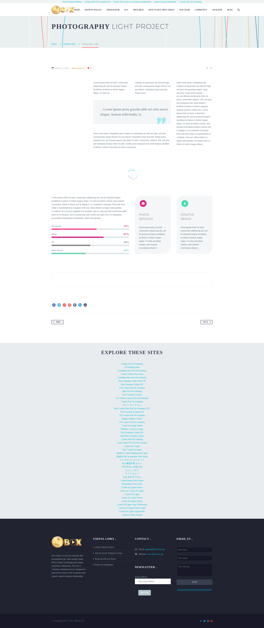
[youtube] (212, 621)
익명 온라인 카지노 (132, 477)
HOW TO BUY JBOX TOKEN (161, 10)
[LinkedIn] (80, 305)
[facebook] (201, 621)
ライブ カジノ (132, 473)
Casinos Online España (132, 515)
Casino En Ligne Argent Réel (132, 511)
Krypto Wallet (93, 10)
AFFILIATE (217, 10)
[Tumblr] (74, 305)
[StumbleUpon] (85, 305)
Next (205, 322)
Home (77, 10)
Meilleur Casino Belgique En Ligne (132, 453)
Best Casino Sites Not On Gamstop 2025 (132, 408)
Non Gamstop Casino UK (132, 384)
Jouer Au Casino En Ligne (132, 491)
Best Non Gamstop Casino (132, 436)
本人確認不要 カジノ (132, 463)
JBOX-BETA (138, 10)
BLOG (230, 10)
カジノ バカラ (132, 470)
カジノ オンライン (132, 405)
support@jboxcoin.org (154, 549)
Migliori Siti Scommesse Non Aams (132, 456)
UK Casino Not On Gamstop (132, 388)
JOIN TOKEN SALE (104, 547)
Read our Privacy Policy (105, 559)
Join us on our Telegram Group (108, 553)
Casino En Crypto (132, 446)
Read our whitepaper (104, 564)
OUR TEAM (184, 10)
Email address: (141, 577)
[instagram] (208, 621)
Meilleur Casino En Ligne (132, 429)
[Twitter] (59, 305)
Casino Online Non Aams (132, 374)
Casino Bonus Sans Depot (132, 480)
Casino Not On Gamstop (132, 364)
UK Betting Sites (132, 367)
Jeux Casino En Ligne (132, 449)
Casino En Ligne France (132, 487)
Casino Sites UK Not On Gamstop (132, 443)
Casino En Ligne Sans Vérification (132, 504)
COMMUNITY (201, 10)
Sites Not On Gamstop (132, 391)
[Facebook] (54, 305)
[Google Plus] (64, 305)
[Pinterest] (69, 305)
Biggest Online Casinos (132, 419)
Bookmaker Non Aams (132, 484)
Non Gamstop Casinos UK (132, 412)
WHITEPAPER (113, 10)
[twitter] (204, 621)
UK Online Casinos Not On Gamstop (132, 398)
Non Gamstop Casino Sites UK (132, 381)
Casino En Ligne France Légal (132, 508)
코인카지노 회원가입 (132, 467)
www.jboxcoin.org (155, 554)
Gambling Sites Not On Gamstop (132, 370)
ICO (126, 10)
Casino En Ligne (132, 494)
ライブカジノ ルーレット (132, 460)
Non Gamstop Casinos (132, 394)
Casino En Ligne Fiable (132, 425)
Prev (58, 322)
